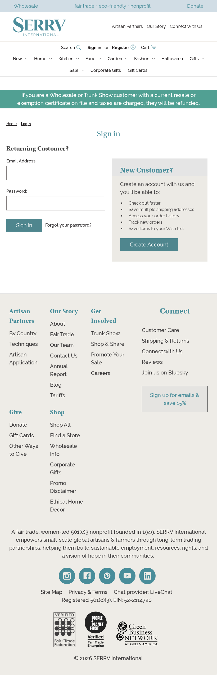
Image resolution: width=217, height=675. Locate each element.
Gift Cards (137, 70)
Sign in (94, 47)
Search (68, 47)
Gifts (194, 58)
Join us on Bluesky (165, 372)
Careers (100, 373)
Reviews (152, 362)
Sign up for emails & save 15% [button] (175, 399)
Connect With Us (186, 26)
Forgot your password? (68, 225)
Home (40, 58)
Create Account (149, 244)
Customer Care (160, 330)
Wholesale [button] (26, 6)
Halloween (172, 58)
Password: (16, 191)
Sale (74, 70)
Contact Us (64, 355)
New (17, 58)
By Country (23, 333)
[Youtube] (127, 576)
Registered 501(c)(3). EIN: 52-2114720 (107, 600)
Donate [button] (195, 6)
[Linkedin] (147, 576)
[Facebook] (87, 576)
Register (120, 47)
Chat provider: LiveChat (143, 592)
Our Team (62, 345)
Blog (55, 385)
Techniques (23, 344)
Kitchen (65, 58)
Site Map (51, 592)
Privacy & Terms (88, 592)
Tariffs (57, 395)
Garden (115, 58)
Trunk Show (105, 333)
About (57, 324)
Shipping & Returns (165, 341)
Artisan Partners (127, 26)
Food (90, 58)
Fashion (141, 58)
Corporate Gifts (106, 70)
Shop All (60, 425)
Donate (18, 425)
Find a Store (65, 435)
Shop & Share (107, 344)
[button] (64, 629)
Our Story (156, 26)
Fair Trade (62, 334)
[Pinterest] (107, 576)
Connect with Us (162, 351)
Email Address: (21, 161)
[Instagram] (67, 576)
